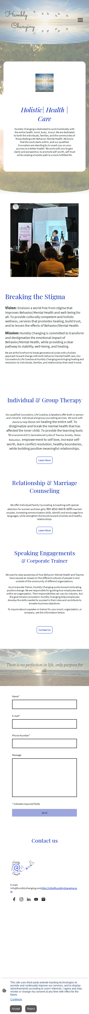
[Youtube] (36, 899)
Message (16, 755)
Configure (16, 999)
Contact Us (45, 629)
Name (16, 696)
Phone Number (21, 735)
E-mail (16, 715)
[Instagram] (21, 899)
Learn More (44, 460)
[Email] (43, 899)
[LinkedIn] (29, 899)
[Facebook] (14, 899)
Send (44, 812)
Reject (31, 1008)
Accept (16, 1008)
